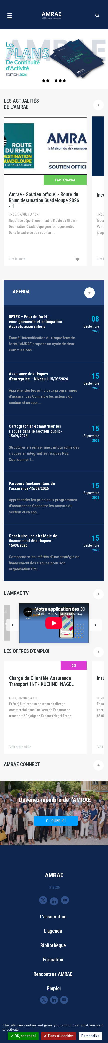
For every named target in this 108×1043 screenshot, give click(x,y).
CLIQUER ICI (56, 820)
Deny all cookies (60, 1036)
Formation (53, 960)
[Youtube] (65, 900)
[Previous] (12, 625)
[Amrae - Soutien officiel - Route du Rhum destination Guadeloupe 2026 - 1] (45, 191)
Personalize (90, 1036)
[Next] (96, 625)
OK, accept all (25, 1036)
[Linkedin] (54, 901)
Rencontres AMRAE (53, 974)
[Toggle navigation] (9, 15)
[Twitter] (43, 900)
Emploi (54, 988)
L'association (53, 917)
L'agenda (53, 931)
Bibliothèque (53, 945)
